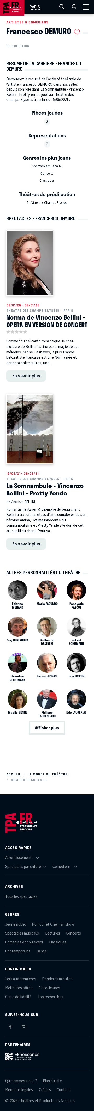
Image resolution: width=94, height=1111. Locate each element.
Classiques (46, 180)
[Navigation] (86, 7)
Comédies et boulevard (24, 942)
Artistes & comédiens (27, 22)
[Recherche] (62, 7)
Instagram (24, 1026)
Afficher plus (47, 728)
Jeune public (15, 924)
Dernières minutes (57, 979)
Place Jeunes (49, 988)
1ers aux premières (20, 979)
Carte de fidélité (18, 997)
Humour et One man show (53, 924)
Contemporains (17, 951)
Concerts (46, 173)
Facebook (10, 1026)
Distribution (18, 46)
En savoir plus (26, 375)
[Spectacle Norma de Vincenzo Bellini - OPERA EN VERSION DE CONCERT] (29, 263)
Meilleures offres (18, 988)
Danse (41, 951)
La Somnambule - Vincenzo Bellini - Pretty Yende (45, 489)
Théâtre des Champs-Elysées (47, 202)
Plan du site (52, 1081)
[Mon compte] (74, 7)
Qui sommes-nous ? (21, 1081)
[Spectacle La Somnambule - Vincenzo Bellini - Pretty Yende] (29, 429)
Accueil (13, 774)
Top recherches (50, 997)
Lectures (52, 933)
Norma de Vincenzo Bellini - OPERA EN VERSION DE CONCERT (46, 321)
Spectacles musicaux (46, 166)
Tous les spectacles (21, 896)
